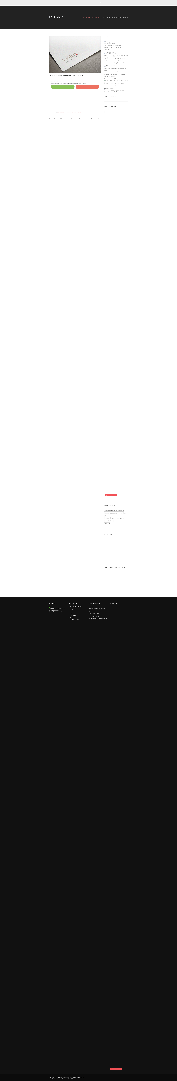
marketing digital (118, 520)
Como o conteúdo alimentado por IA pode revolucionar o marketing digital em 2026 (115, 74)
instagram (107, 518)
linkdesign (113, 518)
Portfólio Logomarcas (93, 17)
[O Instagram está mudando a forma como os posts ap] (124, 197)
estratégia (115, 515)
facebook (121, 515)
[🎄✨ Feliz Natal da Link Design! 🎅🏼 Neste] (116, 387)
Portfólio (100, 2)
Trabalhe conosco (74, 619)
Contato (119, 2)
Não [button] (78, 86)
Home (74, 2)
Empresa (81, 2)
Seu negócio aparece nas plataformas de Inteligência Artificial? (113, 47)
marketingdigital (108, 520)
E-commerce (108, 515)
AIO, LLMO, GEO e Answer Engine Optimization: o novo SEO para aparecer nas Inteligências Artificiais (116, 61)
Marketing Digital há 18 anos (77, 607)
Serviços (90, 2)
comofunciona (113, 513)
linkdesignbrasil (120, 518)
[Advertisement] (75, 101)
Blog (126, 2)
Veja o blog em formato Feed (112, 122)
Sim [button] (53, 86)
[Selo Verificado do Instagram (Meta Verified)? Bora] (124, 419)
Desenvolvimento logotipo (74, 112)
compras (120, 513)
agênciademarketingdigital (111, 510)
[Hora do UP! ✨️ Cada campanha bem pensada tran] (108, 179)
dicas (125, 513)
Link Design (61, 112)
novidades (107, 523)
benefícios (121, 510)
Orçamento (109, 2)
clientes (107, 513)
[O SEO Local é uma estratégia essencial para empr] (116, 241)
